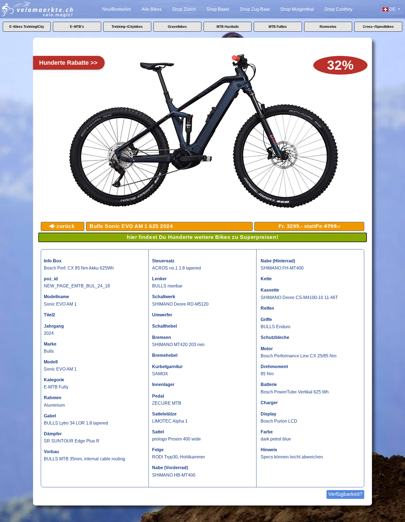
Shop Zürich (184, 9)
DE (392, 9)
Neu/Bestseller (116, 9)
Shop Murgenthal (297, 9)
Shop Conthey (338, 9)
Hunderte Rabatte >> (68, 62)
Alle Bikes (151, 9)
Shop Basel (217, 9)
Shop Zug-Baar (255, 9)
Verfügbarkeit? (345, 494)
